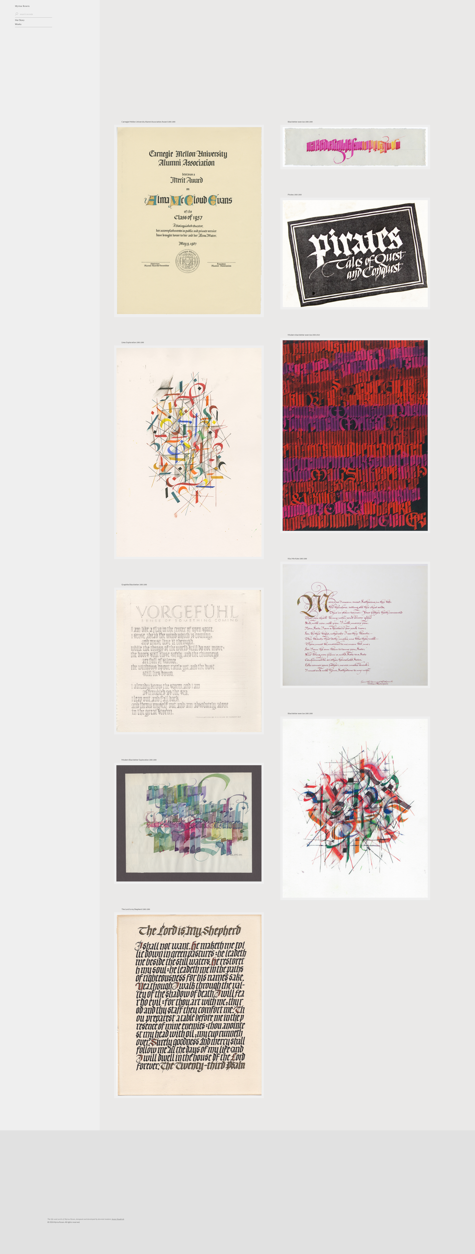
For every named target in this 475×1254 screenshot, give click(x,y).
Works (18, 24)
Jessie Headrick (118, 1219)
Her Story (19, 20)
